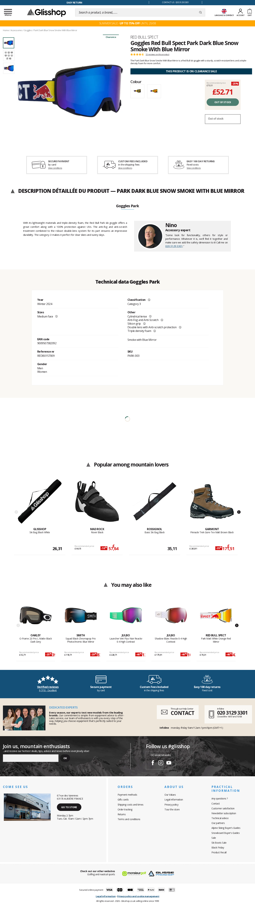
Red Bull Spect (144, 37)
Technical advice (219, 818)
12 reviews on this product (157, 54)
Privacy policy (171, 804)
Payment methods (127, 794)
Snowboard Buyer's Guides (225, 833)
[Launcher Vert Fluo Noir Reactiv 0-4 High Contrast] (125, 616)
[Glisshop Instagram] (160, 763)
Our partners (218, 823)
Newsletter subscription (223, 813)
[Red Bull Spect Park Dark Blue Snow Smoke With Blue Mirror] (70, 90)
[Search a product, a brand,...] (200, 12)
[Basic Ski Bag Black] (154, 503)
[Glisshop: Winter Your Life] (46, 12)
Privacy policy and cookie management (138, 896)
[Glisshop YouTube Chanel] (168, 763)
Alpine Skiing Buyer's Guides (225, 828)
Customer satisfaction (223, 808)
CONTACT (182, 712)
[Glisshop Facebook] (152, 763)
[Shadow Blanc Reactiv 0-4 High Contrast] (171, 616)
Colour (135, 81)
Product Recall (218, 852)
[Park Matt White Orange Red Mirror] (216, 616)
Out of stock (222, 102)
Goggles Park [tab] (127, 206)
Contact (215, 803)
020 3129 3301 (174, 246)
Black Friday (217, 847)
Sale (213, 837)
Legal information (173, 799)
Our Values (170, 794)
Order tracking (125, 809)
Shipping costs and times (130, 804)
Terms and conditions (129, 819)
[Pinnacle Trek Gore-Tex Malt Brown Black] (212, 503)
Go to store (69, 807)
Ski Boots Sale (218, 842)
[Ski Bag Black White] (39, 503)
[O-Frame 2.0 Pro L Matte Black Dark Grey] (35, 616)
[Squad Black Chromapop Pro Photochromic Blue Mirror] (80, 616)
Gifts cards (123, 799)
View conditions (55, 168)
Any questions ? (219, 798)
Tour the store (172, 809)
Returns (122, 814)
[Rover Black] (97, 503)
